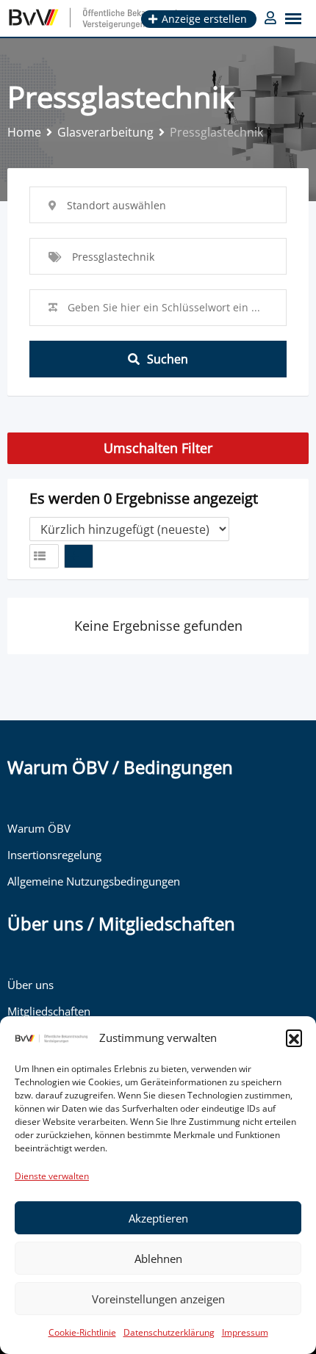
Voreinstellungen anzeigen (158, 1299)
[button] (294, 1037)
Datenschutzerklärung (169, 1332)
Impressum (245, 1332)
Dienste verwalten (52, 1176)
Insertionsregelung (54, 854)
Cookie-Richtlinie (82, 1332)
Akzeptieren (158, 1218)
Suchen (167, 359)
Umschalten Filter (158, 448)
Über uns (30, 984)
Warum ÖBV (39, 828)
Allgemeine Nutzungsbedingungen (93, 881)
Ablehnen (158, 1258)
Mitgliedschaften (48, 1011)
